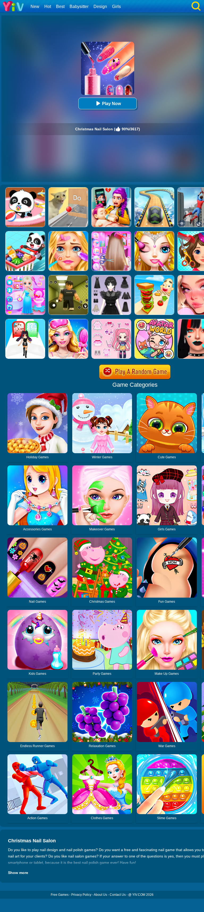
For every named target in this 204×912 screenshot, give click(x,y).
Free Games (60, 895)
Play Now (111, 103)
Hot (47, 6)
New (35, 6)
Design (100, 6)
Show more (18, 873)
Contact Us (118, 895)
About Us (100, 895)
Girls (116, 6)
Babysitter (79, 6)
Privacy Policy (81, 895)
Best (60, 6)
